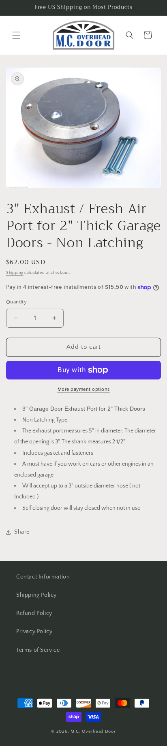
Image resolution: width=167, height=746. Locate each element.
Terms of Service (38, 650)
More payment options (84, 389)
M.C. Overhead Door (93, 731)
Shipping (15, 273)
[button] (16, 35)
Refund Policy (34, 613)
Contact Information (43, 577)
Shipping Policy (36, 595)
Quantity (16, 302)
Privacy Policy (34, 631)
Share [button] (22, 532)
